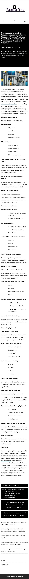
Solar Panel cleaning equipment (11, 493)
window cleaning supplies (9, 104)
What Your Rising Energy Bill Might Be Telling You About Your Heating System (13, 523)
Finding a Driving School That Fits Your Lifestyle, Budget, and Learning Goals (13, 550)
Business (10, 485)
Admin (18, 47)
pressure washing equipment (15, 489)
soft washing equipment (9, 491)
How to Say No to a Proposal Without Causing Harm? (13, 537)
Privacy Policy (4, 564)
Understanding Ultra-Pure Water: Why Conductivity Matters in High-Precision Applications (14, 543)
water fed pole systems (9, 495)
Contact (3, 560)
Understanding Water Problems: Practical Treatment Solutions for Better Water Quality (13, 530)
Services (16, 485)
